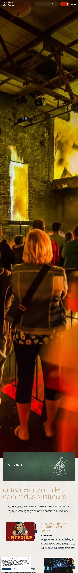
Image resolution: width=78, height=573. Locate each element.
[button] (28, 558)
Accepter (6, 568)
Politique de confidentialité (15, 571)
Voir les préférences (25, 568)
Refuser (15, 568)
